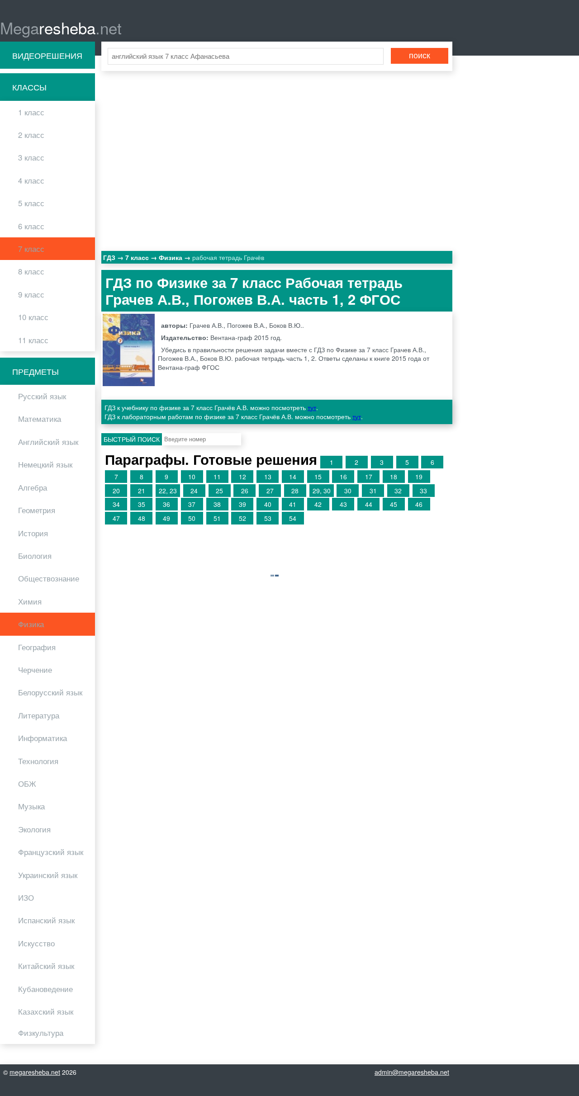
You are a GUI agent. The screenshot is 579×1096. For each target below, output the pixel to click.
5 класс (31, 203)
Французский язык (50, 851)
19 (418, 476)
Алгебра (32, 487)
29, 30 (322, 490)
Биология (35, 555)
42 (318, 504)
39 (242, 504)
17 (368, 476)
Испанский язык (46, 920)
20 (116, 490)
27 (270, 490)
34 (116, 504)
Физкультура (40, 1032)
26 (244, 490)
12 (242, 476)
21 (141, 490)
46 (418, 504)
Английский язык (48, 441)
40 (267, 504)
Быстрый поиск (132, 439)
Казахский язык (45, 1011)
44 (368, 504)
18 (393, 476)
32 (398, 490)
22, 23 (168, 490)
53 (267, 518)
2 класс (31, 134)
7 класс (31, 248)
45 (393, 504)
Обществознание (48, 578)
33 (423, 490)
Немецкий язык (45, 464)
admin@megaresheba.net (412, 1072)
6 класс (31, 226)
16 (343, 476)
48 (141, 518)
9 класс (31, 294)
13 (267, 476)
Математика (39, 418)
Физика (31, 624)
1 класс (31, 112)
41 (292, 504)
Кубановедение (45, 988)
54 (292, 518)
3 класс (31, 157)
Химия (30, 601)
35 (141, 504)
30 (347, 490)
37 (191, 504)
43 (343, 504)
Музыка (31, 806)
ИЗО (26, 897)
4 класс (31, 180)
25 (219, 490)
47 (116, 518)
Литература (38, 715)
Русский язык (42, 396)
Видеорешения (47, 55)
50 (191, 518)
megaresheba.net (34, 1072)
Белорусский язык (50, 692)
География (37, 647)
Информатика (42, 737)
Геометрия (36, 510)
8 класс (31, 271)
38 (217, 504)
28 (295, 490)
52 (242, 518)
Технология (38, 761)
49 (166, 518)
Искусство (36, 943)
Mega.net (61, 27)
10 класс (33, 317)
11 (217, 476)
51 (217, 518)
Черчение (35, 669)
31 (373, 490)
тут (312, 407)
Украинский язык (47, 874)
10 (191, 476)
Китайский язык (46, 965)
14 (292, 476)
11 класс (33, 340)
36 (166, 504)
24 (194, 490)
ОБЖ (27, 783)
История (33, 533)
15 (318, 476)
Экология (34, 829)
